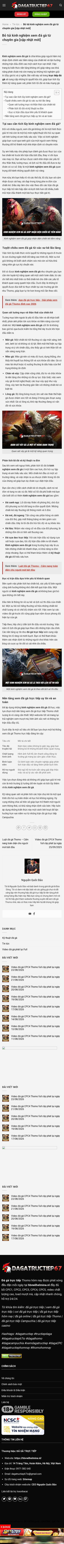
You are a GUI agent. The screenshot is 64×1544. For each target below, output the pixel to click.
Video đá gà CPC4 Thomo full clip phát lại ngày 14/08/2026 (35, 1018)
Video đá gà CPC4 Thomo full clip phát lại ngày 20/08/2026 (35, 988)
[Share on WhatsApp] (18, 827)
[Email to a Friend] (34, 827)
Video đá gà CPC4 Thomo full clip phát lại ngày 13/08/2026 (35, 1027)
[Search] (60, 5)
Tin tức (15, 24)
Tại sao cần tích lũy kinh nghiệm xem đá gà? (28, 97)
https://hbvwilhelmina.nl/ (28, 1458)
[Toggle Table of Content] (55, 92)
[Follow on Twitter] (4, 1499)
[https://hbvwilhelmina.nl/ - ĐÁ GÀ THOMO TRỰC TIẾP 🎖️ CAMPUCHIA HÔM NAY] (32, 5)
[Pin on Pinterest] (40, 827)
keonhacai (22, 1491)
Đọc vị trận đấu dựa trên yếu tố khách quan (31, 112)
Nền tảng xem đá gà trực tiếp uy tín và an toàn (28, 116)
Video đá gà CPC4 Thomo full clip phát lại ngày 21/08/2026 (35, 978)
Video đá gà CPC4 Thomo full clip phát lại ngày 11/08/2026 (35, 1037)
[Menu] (4, 5)
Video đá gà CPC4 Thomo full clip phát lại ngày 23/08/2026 (35, 968)
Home (5, 24)
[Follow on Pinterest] (9, 1499)
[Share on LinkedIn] (45, 827)
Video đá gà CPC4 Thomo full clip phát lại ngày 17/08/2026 (35, 1008)
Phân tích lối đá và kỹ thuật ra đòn (26, 108)
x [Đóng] (5, 1527)
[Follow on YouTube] (15, 1499)
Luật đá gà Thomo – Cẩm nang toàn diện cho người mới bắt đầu (15, 843)
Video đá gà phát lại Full (14, 949)
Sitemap (27, 1479)
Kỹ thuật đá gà (9, 937)
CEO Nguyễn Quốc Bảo (44, 1484)
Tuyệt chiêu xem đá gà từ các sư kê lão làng (27, 100)
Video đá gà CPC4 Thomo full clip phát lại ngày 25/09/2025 (48, 843)
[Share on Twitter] (29, 827)
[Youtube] (30, 913)
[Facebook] (34, 913)
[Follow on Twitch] (25, 1499)
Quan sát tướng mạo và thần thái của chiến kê (32, 104)
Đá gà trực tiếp (11, 1280)
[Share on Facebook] (23, 827)
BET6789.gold (31, 1521)
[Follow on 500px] (20, 1499)
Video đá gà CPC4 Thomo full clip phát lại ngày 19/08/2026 (35, 998)
